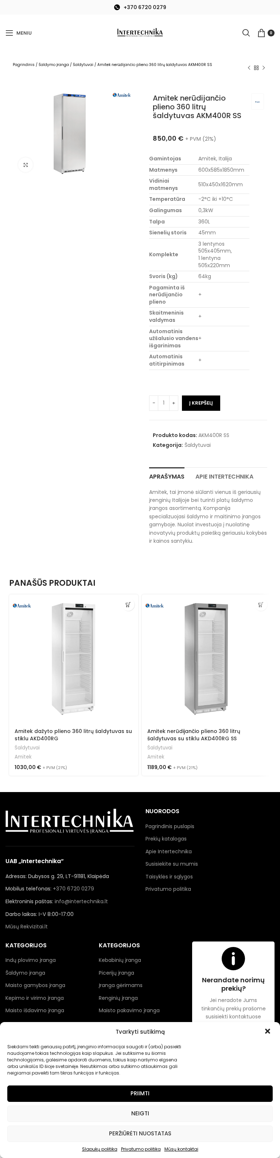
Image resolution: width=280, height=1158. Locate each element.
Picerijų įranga (116, 972)
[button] (268, 1032)
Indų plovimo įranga (30, 960)
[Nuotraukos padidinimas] (25, 164)
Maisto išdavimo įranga (34, 1010)
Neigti (140, 1113)
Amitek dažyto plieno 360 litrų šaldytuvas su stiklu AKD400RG (73, 735)
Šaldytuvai (83, 64)
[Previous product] (249, 68)
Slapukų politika (99, 1149)
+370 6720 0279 (145, 7)
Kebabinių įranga (120, 960)
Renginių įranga (118, 998)
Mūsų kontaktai (181, 1149)
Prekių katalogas (166, 838)
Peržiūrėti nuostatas (140, 1133)
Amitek (23, 757)
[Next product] (263, 68)
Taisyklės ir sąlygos (169, 876)
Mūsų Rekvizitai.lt (26, 926)
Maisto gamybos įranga (35, 985)
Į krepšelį (201, 402)
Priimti (140, 1093)
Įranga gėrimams (121, 985)
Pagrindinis (24, 64)
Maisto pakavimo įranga (129, 1010)
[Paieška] (246, 33)
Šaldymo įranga (54, 64)
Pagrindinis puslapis (169, 826)
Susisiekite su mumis (171, 863)
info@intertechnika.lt (81, 901)
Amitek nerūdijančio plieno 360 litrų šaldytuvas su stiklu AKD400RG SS (193, 735)
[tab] (166, 475)
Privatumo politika (141, 1149)
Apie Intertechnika (168, 851)
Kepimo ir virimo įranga (34, 998)
